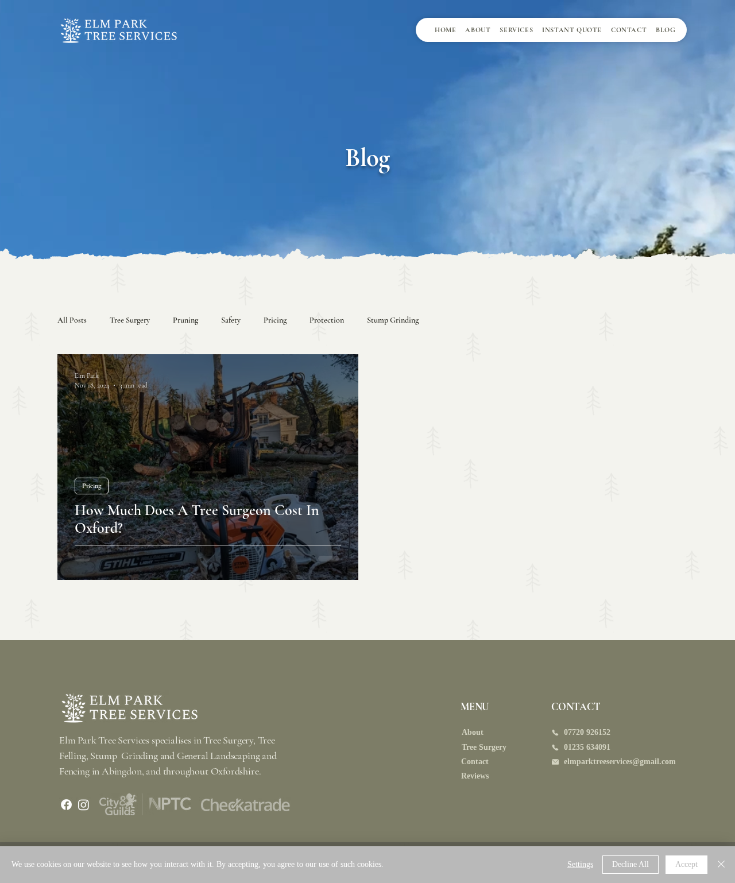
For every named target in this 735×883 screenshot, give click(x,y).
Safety (231, 320)
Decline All (630, 864)
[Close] (721, 864)
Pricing (275, 320)
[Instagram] (83, 804)
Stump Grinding (393, 320)
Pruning (185, 320)
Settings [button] (580, 864)
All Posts (72, 320)
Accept (686, 864)
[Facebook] (66, 804)
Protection (327, 320)
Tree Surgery (130, 320)
